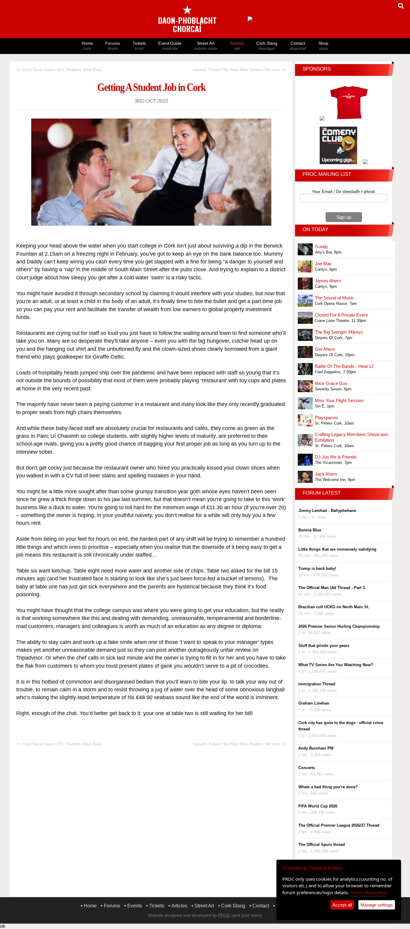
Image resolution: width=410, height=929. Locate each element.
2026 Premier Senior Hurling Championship (339, 626)
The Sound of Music (334, 297)
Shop (323, 46)
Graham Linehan (313, 703)
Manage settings (376, 904)
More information (368, 892)
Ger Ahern (325, 349)
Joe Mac (323, 263)
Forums (112, 46)
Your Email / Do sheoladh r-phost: (344, 191)
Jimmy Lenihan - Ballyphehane (327, 510)
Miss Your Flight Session (339, 400)
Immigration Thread (316, 684)
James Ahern (328, 280)
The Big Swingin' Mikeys (339, 332)
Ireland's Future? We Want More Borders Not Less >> (239, 70)
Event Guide (170, 46)
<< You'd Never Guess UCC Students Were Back (59, 70)
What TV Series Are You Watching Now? (335, 665)
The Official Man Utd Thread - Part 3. (332, 587)
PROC (224, 915)
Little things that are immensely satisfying (337, 549)
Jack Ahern (326, 474)
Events (134, 905)
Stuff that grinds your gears (323, 645)
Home (87, 46)
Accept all (342, 904)
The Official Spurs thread (321, 844)
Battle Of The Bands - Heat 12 (344, 366)
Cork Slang (266, 46)
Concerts (306, 767)
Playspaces (326, 417)
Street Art (206, 46)
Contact (298, 46)
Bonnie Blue (309, 530)
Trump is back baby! (317, 568)
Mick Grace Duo (331, 383)
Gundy (321, 246)
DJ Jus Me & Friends (336, 456)
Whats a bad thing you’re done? (328, 787)
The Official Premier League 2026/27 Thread (338, 825)
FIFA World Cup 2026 (317, 806)
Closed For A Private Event (341, 314)
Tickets (139, 46)
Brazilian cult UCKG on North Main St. (333, 607)
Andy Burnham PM (315, 748)
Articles (237, 46)
